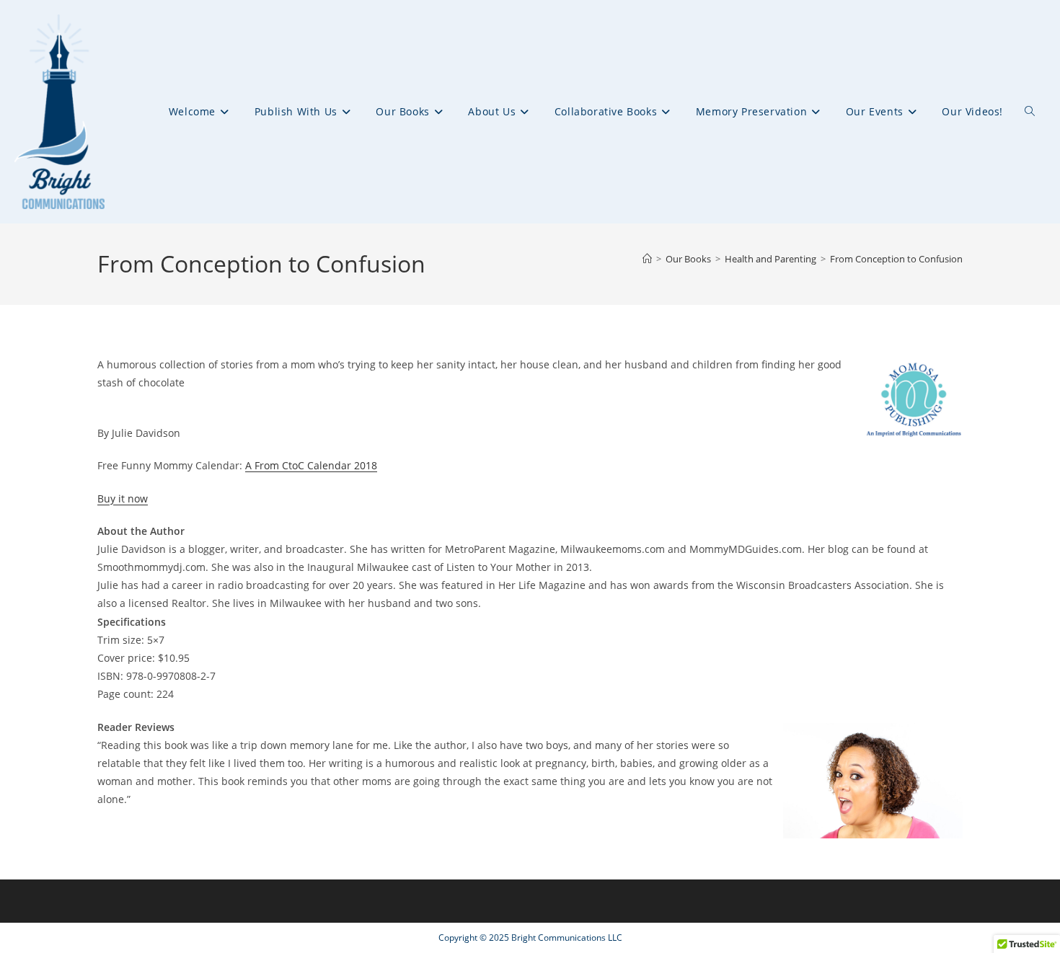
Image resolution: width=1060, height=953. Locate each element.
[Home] (647, 258)
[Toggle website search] (1030, 112)
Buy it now (122, 498)
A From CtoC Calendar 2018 (311, 465)
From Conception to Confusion (896, 258)
